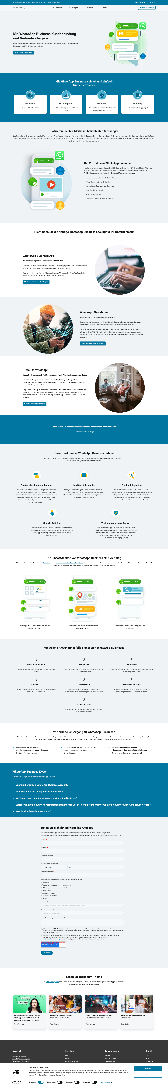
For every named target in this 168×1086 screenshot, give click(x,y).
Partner (104, 8)
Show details (105, 1082)
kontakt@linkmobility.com (21, 1059)
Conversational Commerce (105, 186)
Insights (90, 8)
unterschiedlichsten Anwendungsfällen (69, 563)
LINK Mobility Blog (52, 982)
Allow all (148, 1068)
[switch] (60, 1082)
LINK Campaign (110, 1062)
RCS (147, 1058)
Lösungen (74, 8)
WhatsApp (149, 1062)
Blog (66, 1055)
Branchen (46, 563)
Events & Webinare (71, 1062)
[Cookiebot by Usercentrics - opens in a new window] (16, 1082)
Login (151, 2)
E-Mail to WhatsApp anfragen (34, 404)
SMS (147, 1055)
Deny (148, 1075)
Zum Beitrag (19, 1024)
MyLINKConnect (110, 1058)
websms (107, 1055)
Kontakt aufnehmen (147, 8)
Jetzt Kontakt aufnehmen (23, 52)
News (67, 1058)
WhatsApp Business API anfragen (36, 282)
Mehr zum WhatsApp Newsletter (92, 343)
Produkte (59, 8)
